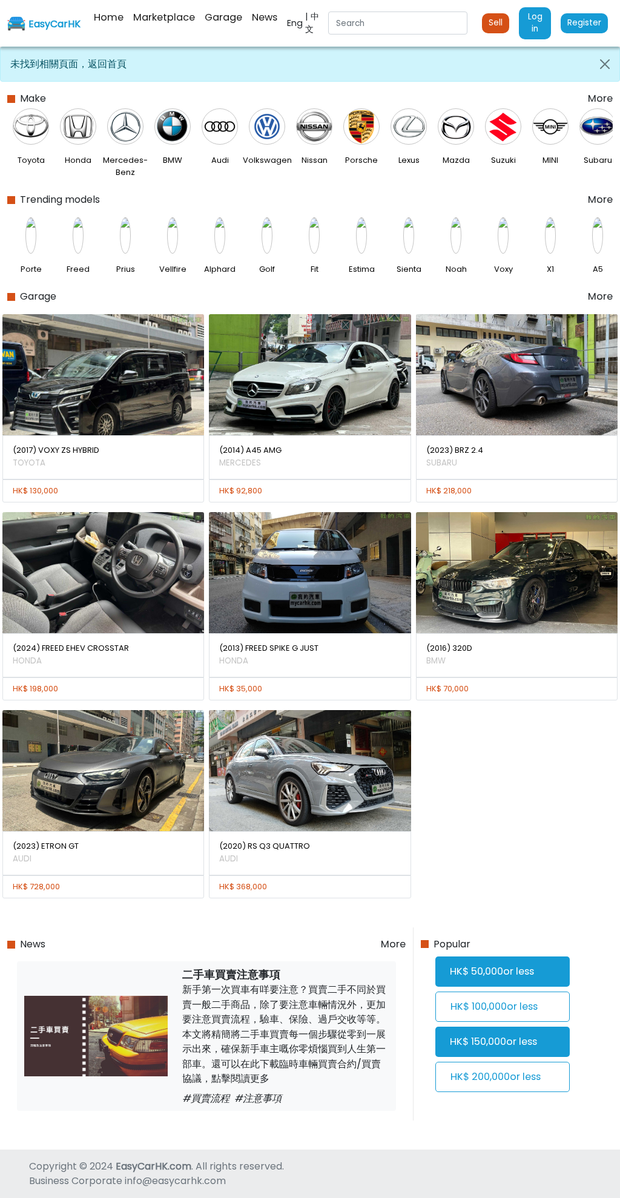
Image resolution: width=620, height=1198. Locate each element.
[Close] (604, 64)
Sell (496, 22)
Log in (535, 23)
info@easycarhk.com (175, 1181)
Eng (296, 23)
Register (584, 22)
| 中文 (312, 22)
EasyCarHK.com (153, 1166)
